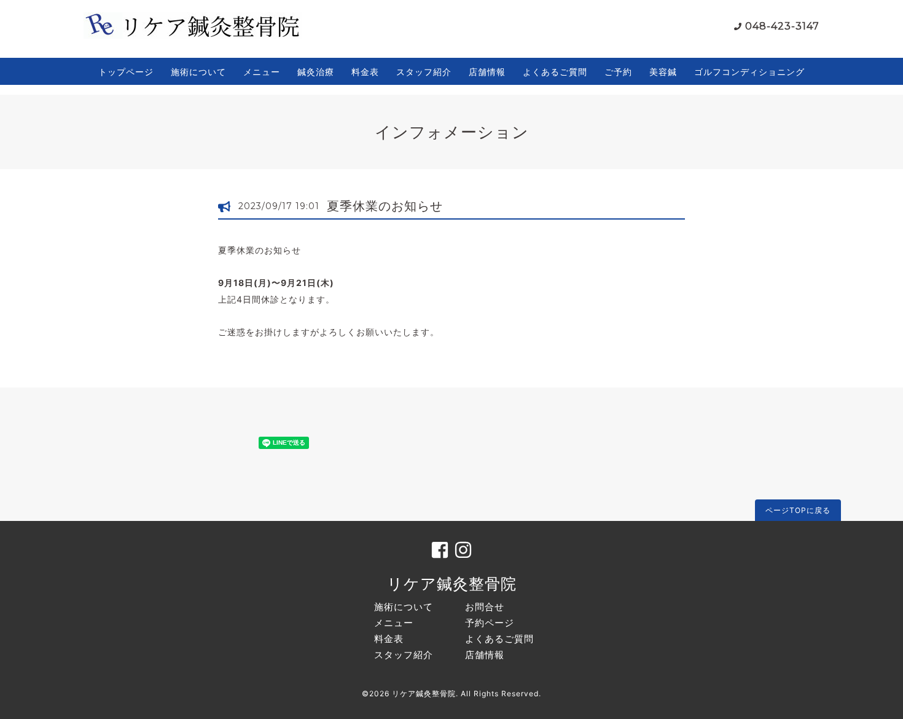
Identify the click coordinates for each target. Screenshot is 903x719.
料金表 (365, 71)
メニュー (261, 71)
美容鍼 (663, 71)
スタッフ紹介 (424, 71)
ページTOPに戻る (798, 510)
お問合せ (484, 607)
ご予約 (618, 71)
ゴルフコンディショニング (749, 71)
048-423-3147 (782, 26)
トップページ (126, 71)
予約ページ (489, 623)
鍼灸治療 (315, 71)
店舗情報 (487, 71)
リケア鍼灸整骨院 (452, 583)
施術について (198, 71)
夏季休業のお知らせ (385, 206)
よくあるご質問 (555, 71)
